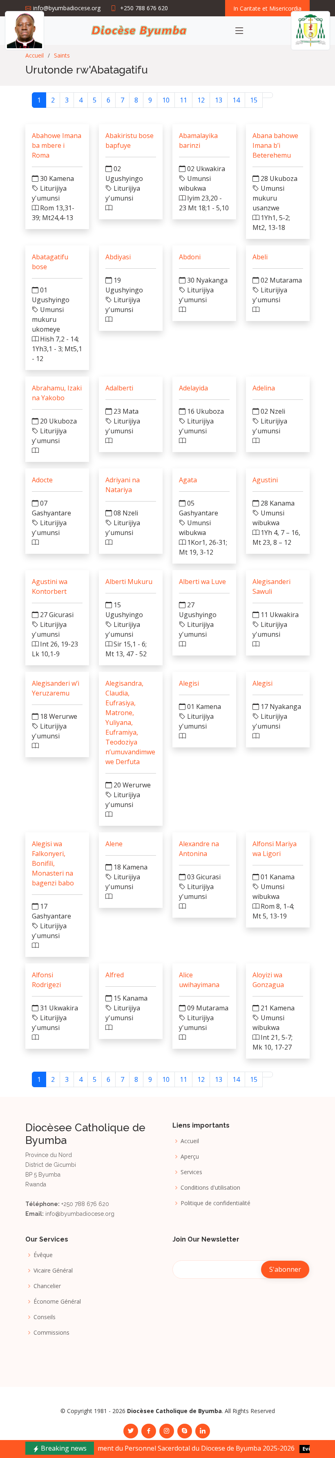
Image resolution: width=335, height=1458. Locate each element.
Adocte (42, 479)
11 (183, 100)
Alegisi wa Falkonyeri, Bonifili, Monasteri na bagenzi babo (53, 863)
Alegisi (189, 683)
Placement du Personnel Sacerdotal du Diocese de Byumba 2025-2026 (161, 1448)
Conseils (45, 1317)
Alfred (114, 974)
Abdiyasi (118, 256)
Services (191, 1172)
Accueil (34, 55)
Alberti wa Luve (202, 581)
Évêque (43, 1255)
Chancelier (47, 1286)
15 (253, 100)
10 (166, 100)
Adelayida (193, 387)
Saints (62, 55)
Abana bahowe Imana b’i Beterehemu (275, 145)
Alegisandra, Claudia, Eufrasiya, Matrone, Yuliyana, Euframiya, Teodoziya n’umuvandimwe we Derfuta (130, 722)
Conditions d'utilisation (210, 1187)
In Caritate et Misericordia (267, 8)
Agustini (265, 479)
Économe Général (57, 1301)
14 (236, 100)
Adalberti (119, 387)
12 (201, 100)
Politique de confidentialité (215, 1203)
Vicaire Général (53, 1270)
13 (218, 100)
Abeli (260, 256)
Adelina (263, 387)
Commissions (51, 1332)
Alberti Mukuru (128, 581)
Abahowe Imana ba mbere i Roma (56, 145)
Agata (188, 479)
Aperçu (190, 1156)
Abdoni (190, 256)
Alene (114, 843)
